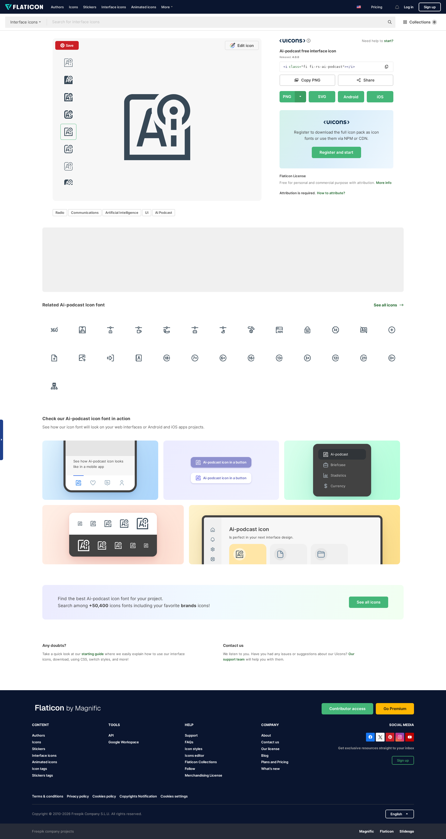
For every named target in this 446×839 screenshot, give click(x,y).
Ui (146, 212)
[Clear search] (378, 22)
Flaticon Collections (201, 762)
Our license (270, 749)
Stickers (89, 7)
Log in (408, 7)
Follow (190, 769)
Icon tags (39, 769)
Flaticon (387, 831)
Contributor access (347, 708)
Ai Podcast (163, 212)
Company (270, 725)
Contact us (270, 742)
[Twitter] (380, 737)
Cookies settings (174, 796)
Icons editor (194, 755)
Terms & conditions (47, 796)
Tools (114, 725)
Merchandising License (203, 775)
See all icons (368, 602)
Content (40, 725)
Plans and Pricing (274, 762)
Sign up (430, 7)
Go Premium (395, 708)
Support (191, 735)
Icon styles (193, 749)
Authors (57, 7)
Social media (401, 725)
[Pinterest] (390, 737)
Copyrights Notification (138, 796)
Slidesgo (407, 831)
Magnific (366, 831)
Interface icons (113, 7)
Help (189, 725)
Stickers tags (42, 775)
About (266, 735)
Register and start (336, 152)
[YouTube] (409, 737)
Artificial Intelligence (121, 212)
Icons (73, 7)
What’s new (270, 769)
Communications (85, 212)
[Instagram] (399, 737)
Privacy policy (78, 796)
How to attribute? (331, 193)
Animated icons (143, 7)
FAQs (189, 742)
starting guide (93, 654)
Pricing (376, 7)
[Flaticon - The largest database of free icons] (24, 7)
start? (388, 41)
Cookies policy (104, 796)
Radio (59, 212)
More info (384, 183)
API (111, 735)
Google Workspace (123, 742)
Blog (264, 755)
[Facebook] (370, 737)
